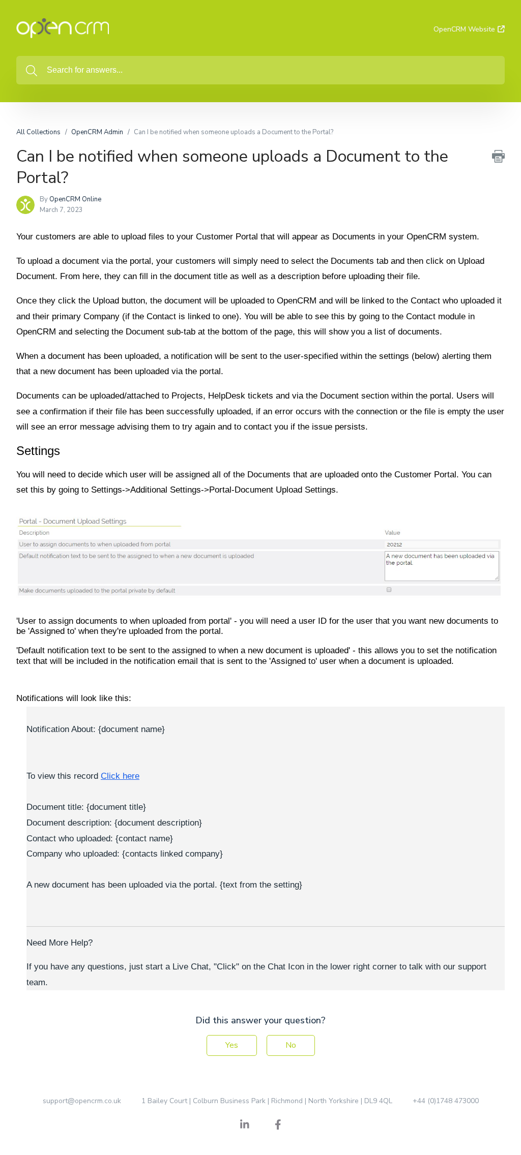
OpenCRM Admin (97, 132)
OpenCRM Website (464, 29)
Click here (120, 776)
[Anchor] (69, 449)
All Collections (38, 132)
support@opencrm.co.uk (82, 1101)
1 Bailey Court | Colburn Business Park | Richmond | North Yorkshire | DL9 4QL (266, 1101)
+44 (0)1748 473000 (446, 1101)
